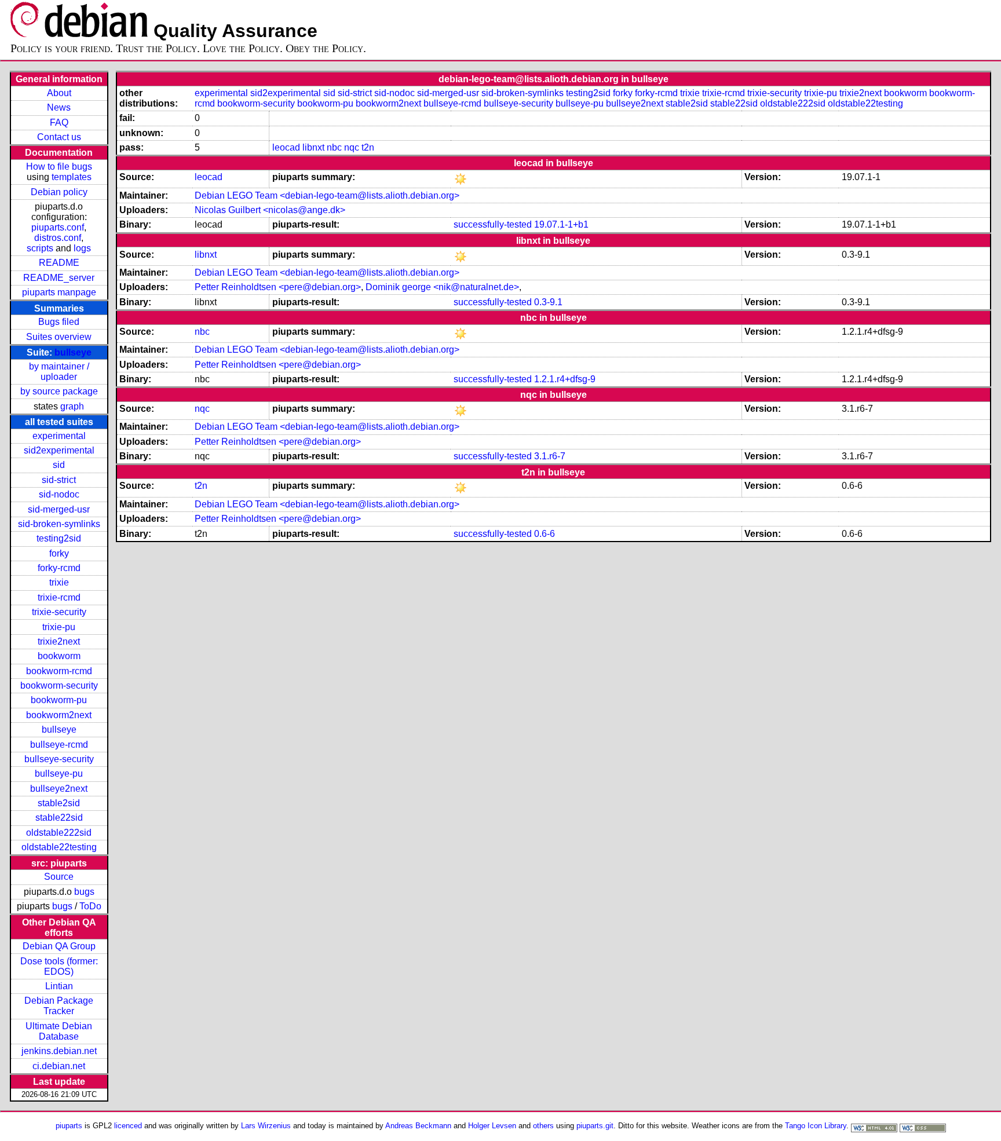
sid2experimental (59, 450)
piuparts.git (594, 1125)
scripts (40, 248)
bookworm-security (59, 685)
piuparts (69, 1125)
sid (59, 465)
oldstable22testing (59, 847)
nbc (334, 147)
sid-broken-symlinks (59, 524)
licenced (128, 1125)
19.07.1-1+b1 (561, 224)
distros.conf (57, 238)
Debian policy (59, 192)
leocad (286, 147)
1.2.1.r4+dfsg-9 (565, 379)
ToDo (90, 906)
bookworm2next (59, 715)
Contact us (59, 137)
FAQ (59, 122)
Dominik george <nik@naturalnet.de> (442, 287)
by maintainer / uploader (59, 371)
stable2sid (59, 803)
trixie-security (59, 612)
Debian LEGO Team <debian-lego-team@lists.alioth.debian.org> (327, 195)
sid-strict (59, 480)
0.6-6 (544, 534)
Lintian (59, 986)
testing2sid (58, 538)
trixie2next (59, 641)
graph (72, 406)
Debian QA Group (59, 946)
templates (72, 177)
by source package (59, 391)
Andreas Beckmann (418, 1125)
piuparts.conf (57, 227)
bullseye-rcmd (59, 744)
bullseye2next (58, 788)
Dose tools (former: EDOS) (59, 966)
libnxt (313, 147)
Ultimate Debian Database (58, 1031)
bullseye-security (59, 759)
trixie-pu (58, 627)
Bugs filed (58, 322)
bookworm (59, 656)
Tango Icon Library (815, 1125)
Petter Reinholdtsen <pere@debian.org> (278, 287)
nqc (351, 147)
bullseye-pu (59, 773)
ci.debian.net (58, 1066)
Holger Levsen (492, 1125)
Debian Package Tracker (58, 1006)
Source (59, 877)
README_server (58, 278)
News (59, 107)
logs (82, 248)
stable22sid (59, 817)
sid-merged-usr (59, 509)
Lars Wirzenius (266, 1125)
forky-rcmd (59, 568)
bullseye (73, 352)
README (59, 263)
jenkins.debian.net (59, 1051)
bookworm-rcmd (59, 671)
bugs (84, 892)
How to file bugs (59, 166)
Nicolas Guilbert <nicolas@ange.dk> (270, 210)
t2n (367, 147)
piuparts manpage (59, 292)
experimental (59, 436)
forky (59, 553)
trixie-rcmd (59, 597)
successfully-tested (493, 224)
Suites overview (59, 337)
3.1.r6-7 (549, 456)
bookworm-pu (59, 700)
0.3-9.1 (548, 302)
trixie (59, 582)
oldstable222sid (59, 833)
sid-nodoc (59, 494)
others (543, 1125)
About (59, 93)
